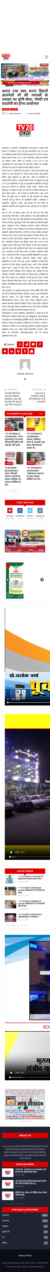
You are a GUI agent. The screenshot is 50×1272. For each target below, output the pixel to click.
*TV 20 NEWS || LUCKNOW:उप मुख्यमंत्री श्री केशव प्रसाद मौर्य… (30, 877)
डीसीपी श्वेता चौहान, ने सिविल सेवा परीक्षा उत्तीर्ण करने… (31, 1193)
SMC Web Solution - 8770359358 (34, 1263)
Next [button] (46, 74)
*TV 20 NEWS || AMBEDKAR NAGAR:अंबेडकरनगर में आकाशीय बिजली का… (31, 903)
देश (3, 1237)
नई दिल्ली (6, 1232)
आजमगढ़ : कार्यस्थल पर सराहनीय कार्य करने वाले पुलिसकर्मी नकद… (30, 1170)
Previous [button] (4, 74)
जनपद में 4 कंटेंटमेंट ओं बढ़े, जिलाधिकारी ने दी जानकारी (37, 397)
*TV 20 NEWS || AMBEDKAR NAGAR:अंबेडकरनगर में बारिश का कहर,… (31, 890)
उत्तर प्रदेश (14, 109)
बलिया (4, 1243)
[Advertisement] (25, 26)
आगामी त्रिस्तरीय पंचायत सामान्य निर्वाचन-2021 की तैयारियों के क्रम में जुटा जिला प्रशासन (13, 399)
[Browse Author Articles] (25, 364)
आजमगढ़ (6, 109)
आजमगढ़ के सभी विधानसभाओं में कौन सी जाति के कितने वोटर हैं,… (30, 1182)
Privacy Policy (25, 1255)
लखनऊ (5, 1226)
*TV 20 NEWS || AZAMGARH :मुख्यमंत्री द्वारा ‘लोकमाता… (30, 915)
